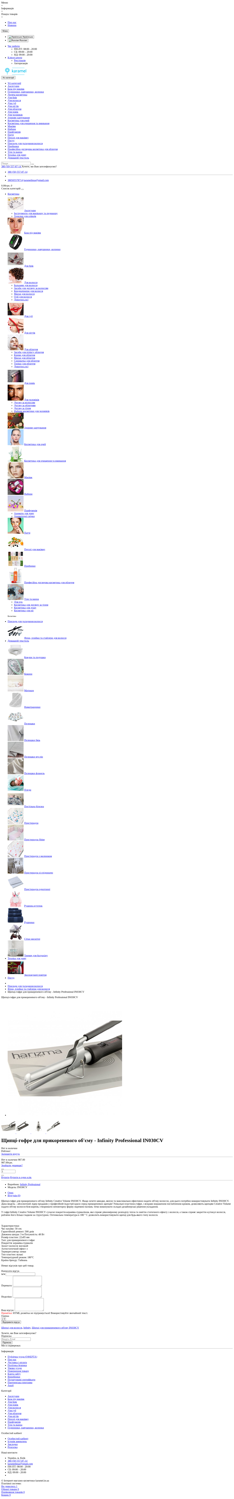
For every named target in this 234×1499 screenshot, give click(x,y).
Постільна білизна (34, 806)
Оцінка (5, 1316)
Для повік (13, 112)
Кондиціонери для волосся (28, 291)
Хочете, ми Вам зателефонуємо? (39, 166)
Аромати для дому (24, 513)
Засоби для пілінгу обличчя (29, 352)
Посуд (11, 140)
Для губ (12, 103)
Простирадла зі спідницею (38, 872)
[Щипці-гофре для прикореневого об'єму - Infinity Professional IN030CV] (65, 1115)
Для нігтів (13, 106)
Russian (23, 40)
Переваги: (6, 1285)
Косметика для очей (18, 120)
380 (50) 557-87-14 (17, 172)
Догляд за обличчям (24, 405)
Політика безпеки (17, 1365)
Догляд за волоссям (24, 402)
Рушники (29, 922)
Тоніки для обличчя (24, 363)
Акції (11, 1385)
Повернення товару (18, 1371)
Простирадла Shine (34, 839)
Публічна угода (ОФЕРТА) (22, 1356)
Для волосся (14, 100)
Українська (27, 37)
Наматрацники (32, 707)
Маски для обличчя (24, 358)
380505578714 (15, 180)
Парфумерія (14, 132)
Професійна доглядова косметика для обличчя (33, 149)
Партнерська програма (20, 1382)
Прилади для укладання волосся (25, 143)
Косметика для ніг (24, 610)
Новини (12, 25)
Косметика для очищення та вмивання (28, 123)
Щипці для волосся (11, 1327)
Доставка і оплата (17, 1362)
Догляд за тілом (22, 408)
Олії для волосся (23, 296)
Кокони (28, 674)
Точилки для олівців (25, 216)
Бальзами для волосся (25, 285)
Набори (12, 129)
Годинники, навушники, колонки (26, 91)
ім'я (3, 1274)
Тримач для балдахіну (36, 955)
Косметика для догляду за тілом (31, 604)
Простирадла (31, 823)
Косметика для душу (25, 607)
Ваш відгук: (7, 1310)
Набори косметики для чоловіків (32, 411)
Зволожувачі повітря (35, 975)
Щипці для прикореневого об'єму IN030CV (55, 1327)
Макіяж (12, 126)
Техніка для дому (17, 155)
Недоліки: (6, 1296)
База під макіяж (16, 89)
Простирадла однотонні (37, 889)
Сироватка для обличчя (26, 360)
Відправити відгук (11, 1322)
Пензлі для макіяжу (18, 137)
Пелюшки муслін (33, 756)
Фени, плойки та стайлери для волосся (45, 638)
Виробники (14, 1376)
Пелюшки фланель (34, 773)
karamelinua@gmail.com (36, 180)
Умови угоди (15, 1368)
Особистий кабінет (18, 1438)
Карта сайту (14, 1374)
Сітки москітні (32, 939)
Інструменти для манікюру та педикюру (36, 213)
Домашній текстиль (18, 157)
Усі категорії (14, 83)
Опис (11, 1192)
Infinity (27, 1327)
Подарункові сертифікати (21, 1379)
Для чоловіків (15, 114)
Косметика (13, 194)
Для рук (18, 602)
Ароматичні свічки (24, 516)
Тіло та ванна (15, 152)
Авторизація (21, 63)
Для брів (12, 97)
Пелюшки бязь (32, 740)
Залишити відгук (10, 1154)
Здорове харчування (19, 117)
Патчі (11, 134)
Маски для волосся (24, 294)
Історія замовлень (17, 1441)
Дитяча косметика (17, 94)
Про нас (12, 22)
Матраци (29, 690)
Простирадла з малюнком (38, 856)
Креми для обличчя (24, 355)
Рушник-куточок (33, 905)
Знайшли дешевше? (12, 1165)
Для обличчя (14, 109)
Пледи (27, 790)
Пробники (13, 146)
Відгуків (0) (14, 1195)
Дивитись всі (21, 299)
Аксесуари (13, 86)
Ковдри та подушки (35, 657)
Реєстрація (19, 60)
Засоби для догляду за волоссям (31, 288)
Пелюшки (29, 723)
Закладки (13, 1444)
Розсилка (13, 1447)
